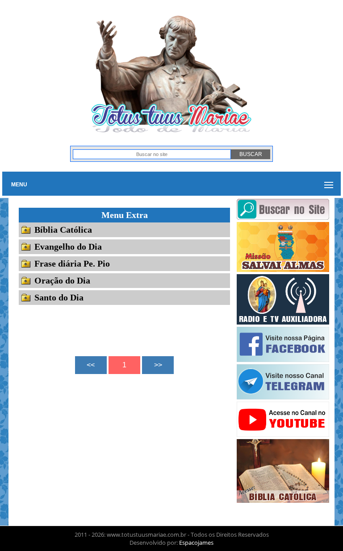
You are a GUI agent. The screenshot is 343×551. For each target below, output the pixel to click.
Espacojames (196, 543)
